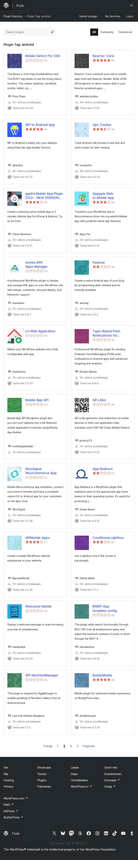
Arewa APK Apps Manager (36, 264)
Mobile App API (37, 400)
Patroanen (44, 786)
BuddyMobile (102, 675)
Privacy (8, 786)
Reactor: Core (103, 56)
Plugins (41, 780)
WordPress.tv (81, 786)
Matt (9, 804)
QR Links (99, 400)
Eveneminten (112, 774)
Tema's (42, 774)
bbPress (11, 811)
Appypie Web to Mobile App (103, 196)
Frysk (15, 833)
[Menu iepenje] (132, 5)
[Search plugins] (52, 32)
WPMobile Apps (37, 538)
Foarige (47, 746)
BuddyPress (13, 817)
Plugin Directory (13, 16)
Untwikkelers (79, 780)
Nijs (6, 774)
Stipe (74, 774)
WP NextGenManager (41, 675)
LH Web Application (40, 331)
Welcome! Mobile (38, 606)
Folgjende (89, 746)
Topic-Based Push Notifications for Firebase (106, 333)
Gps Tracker (102, 125)
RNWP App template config (105, 608)
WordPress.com (16, 798)
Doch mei (110, 767)
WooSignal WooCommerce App (41, 471)
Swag (109, 786)
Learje (75, 767)
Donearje (112, 780)
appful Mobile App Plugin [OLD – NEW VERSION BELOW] (44, 196)
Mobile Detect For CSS (42, 56)
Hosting (9, 780)
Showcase (44, 767)
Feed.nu (99, 262)
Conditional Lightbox (108, 538)
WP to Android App (40, 125)
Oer (6, 767)
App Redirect (103, 469)
